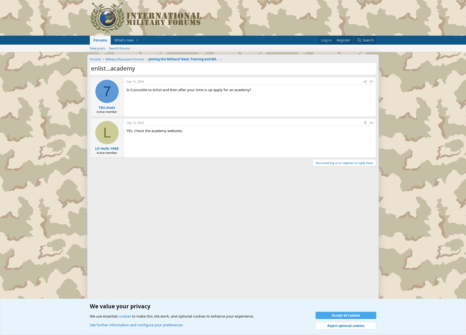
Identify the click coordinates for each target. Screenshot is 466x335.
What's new (123, 40)
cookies (124, 316)
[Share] (365, 82)
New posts (97, 48)
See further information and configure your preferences (136, 324)
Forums (100, 40)
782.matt (107, 107)
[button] (137, 40)
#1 (372, 82)
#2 (372, 123)
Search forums (119, 48)
